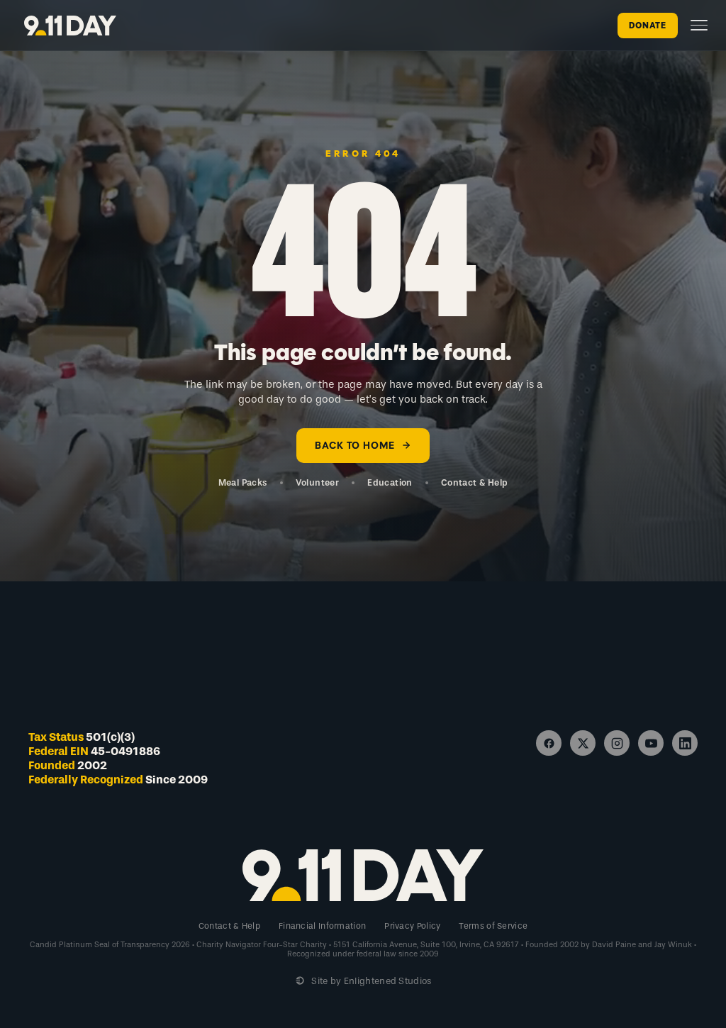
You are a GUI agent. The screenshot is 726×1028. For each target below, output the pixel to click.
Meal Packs (242, 482)
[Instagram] (617, 743)
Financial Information (322, 926)
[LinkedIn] (685, 743)
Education (390, 482)
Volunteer (318, 482)
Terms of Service (493, 926)
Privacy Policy (412, 926)
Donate (647, 25)
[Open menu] (699, 25)
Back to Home (354, 445)
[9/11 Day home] (70, 25)
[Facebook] (549, 743)
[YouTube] (651, 743)
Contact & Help (474, 482)
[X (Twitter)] (583, 743)
